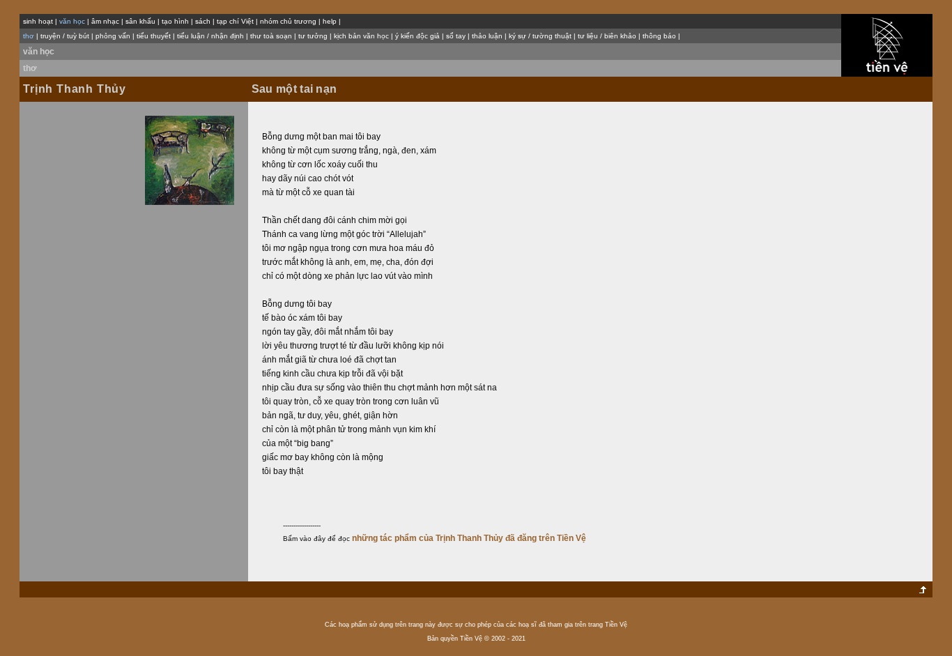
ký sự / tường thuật (540, 36)
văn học (38, 51)
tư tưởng (313, 36)
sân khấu (140, 21)
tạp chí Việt (235, 21)
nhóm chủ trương (288, 21)
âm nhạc (105, 21)
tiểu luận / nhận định (210, 36)
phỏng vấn (112, 36)
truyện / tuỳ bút (64, 36)
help (330, 21)
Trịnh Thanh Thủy (74, 89)
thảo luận (487, 36)
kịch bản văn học (361, 36)
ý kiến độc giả (417, 36)
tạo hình (175, 21)
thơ (30, 68)
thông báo (659, 36)
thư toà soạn (271, 36)
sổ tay (456, 36)
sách (202, 21)
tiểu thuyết (154, 36)
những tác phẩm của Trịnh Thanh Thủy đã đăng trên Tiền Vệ (469, 538)
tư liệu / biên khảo (607, 36)
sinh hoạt (38, 21)
